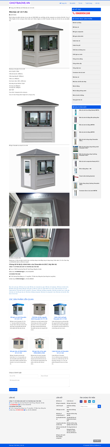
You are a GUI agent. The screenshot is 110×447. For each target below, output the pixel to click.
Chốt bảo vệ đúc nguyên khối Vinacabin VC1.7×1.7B (39, 318)
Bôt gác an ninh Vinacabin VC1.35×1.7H (18, 318)
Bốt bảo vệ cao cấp (24, 287)
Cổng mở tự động (78, 59)
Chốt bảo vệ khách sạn (58, 290)
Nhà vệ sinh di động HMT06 (86, 124)
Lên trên (96, 440)
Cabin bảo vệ (76, 40)
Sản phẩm (72, 3)
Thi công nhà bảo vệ (72, 427)
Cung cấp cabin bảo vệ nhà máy (61, 423)
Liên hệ (97, 3)
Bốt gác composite (78, 31)
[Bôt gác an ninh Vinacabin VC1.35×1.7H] (18, 309)
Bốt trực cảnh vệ (37, 288)
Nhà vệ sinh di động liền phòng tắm (89, 117)
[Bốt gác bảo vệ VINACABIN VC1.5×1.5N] (18, 343)
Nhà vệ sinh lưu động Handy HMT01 (89, 110)
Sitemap (11, 445)
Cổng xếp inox (77, 68)
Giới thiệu (16, 445)
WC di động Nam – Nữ (85, 168)
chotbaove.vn (97, 445)
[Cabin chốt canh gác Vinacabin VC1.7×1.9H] (60, 309)
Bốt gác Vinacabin (13, 145)
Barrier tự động (77, 22)
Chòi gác (34, 290)
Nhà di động (76, 86)
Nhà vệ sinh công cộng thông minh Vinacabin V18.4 (89, 147)
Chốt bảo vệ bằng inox (79, 49)
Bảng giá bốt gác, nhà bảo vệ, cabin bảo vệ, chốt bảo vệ (71, 431)
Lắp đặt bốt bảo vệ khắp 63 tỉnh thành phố (71, 419)
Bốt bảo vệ (76, 27)
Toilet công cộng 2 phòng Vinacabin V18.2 (89, 184)
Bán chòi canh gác (14, 287)
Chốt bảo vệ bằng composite (44, 290)
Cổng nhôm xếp (77, 63)
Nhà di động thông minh (79, 90)
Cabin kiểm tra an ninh (48, 288)
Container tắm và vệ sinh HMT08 (88, 190)
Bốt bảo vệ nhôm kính (62, 287)
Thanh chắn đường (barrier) (87, 176)
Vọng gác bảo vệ (77, 99)
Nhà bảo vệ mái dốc (61, 292)
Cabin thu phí (76, 45)
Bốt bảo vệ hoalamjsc (50, 287)
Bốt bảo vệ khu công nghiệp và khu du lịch (72, 423)
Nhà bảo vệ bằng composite (33, 292)
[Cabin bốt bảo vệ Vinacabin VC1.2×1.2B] (60, 343)
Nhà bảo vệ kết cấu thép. (79, 81)
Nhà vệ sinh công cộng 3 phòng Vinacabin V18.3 (88, 154)
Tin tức (80, 3)
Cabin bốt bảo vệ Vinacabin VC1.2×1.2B (60, 352)
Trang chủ (64, 3)
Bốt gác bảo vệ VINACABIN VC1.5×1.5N (18, 352)
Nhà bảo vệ (11, 69)
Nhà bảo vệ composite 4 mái (48, 292)
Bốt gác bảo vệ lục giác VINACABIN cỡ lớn (39, 352)
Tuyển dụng (89, 3)
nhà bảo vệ (23, 17)
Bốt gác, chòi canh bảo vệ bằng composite (60, 436)
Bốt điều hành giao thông (15, 288)
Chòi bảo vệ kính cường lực (24, 290)
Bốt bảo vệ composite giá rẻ (60, 414)
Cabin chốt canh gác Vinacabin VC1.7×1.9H (60, 318)
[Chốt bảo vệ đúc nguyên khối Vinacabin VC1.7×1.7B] (39, 309)
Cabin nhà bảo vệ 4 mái (61, 288)
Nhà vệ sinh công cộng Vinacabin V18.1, (88, 140)
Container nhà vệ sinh (79, 72)
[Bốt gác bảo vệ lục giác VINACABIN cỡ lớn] (39, 343)
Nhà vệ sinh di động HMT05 (86, 132)
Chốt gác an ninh (77, 54)
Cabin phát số (12, 290)
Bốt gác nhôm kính (78, 36)
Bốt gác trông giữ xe (28, 288)
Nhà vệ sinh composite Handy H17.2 (89, 161)
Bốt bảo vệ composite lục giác (37, 287)
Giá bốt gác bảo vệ (20, 292)
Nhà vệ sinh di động (78, 95)
